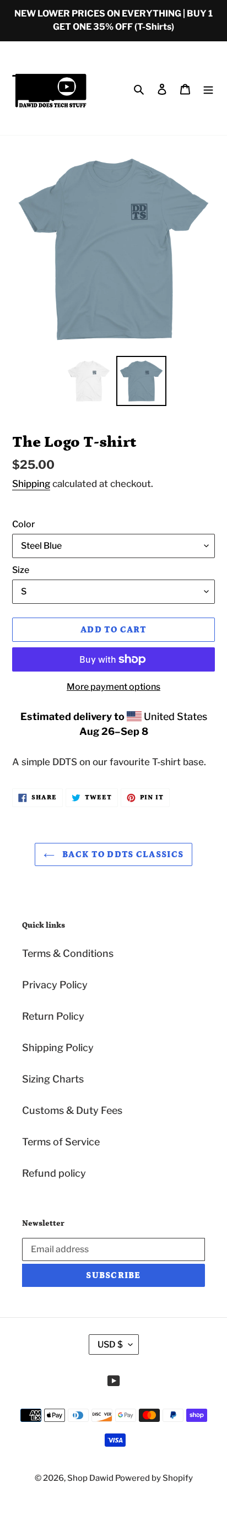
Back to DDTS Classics (121, 854)
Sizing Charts (53, 1079)
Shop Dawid (91, 1478)
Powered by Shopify (154, 1478)
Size (20, 570)
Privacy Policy (55, 985)
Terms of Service (61, 1142)
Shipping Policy (58, 1047)
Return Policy (53, 1016)
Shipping (31, 483)
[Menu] (208, 88)
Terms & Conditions (68, 953)
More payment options (113, 686)
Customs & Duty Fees (72, 1110)
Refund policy (54, 1173)
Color (23, 524)
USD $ (110, 1344)
